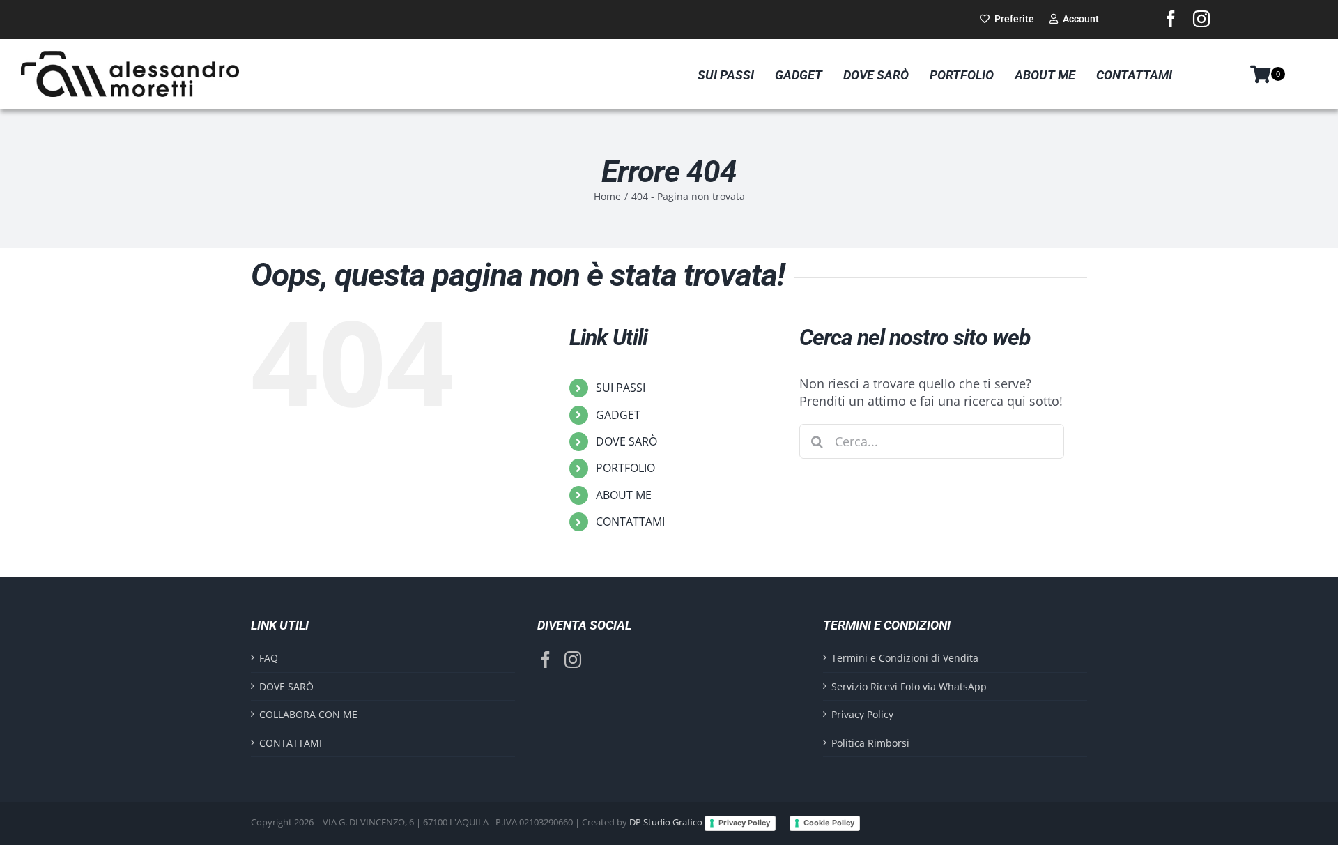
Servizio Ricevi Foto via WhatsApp (909, 686)
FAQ (268, 657)
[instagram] (1201, 18)
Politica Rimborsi (870, 742)
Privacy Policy (862, 714)
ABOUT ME (624, 495)
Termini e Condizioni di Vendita (904, 657)
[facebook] (1170, 18)
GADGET (618, 414)
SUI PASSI (620, 387)
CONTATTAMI (630, 521)
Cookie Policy (828, 823)
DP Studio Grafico (665, 822)
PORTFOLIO (625, 467)
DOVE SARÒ (626, 441)
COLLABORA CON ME (308, 714)
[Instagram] (572, 659)
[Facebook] (545, 659)
